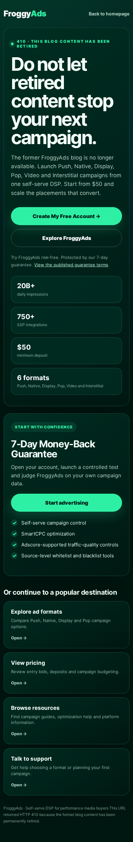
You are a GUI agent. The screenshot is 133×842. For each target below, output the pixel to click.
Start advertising (66, 502)
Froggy (25, 13)
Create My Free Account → (66, 216)
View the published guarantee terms (71, 264)
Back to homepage (109, 13)
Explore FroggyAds (66, 238)
